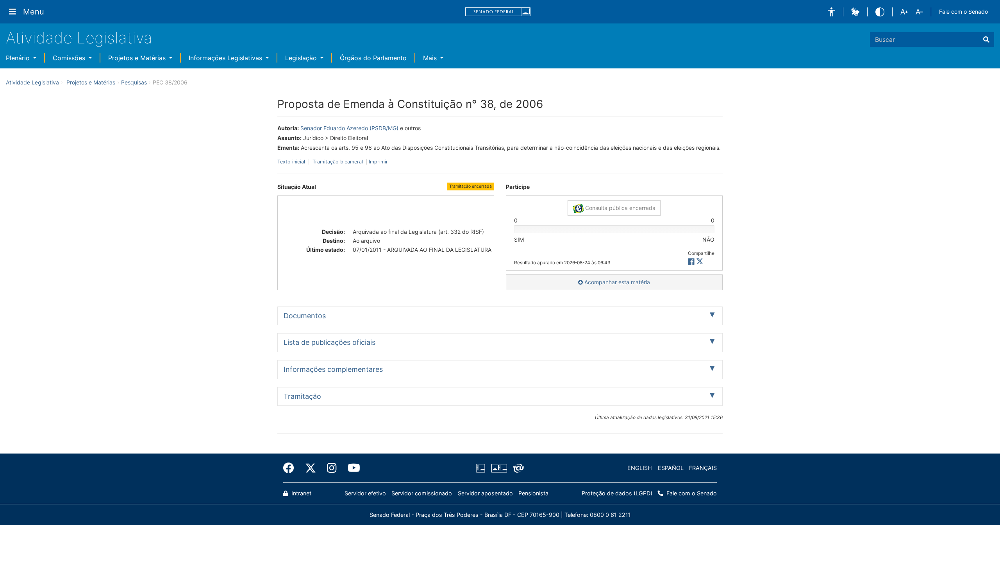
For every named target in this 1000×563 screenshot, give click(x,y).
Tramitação (302, 396)
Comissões (70, 58)
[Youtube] (351, 468)
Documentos (305, 316)
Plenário (19, 58)
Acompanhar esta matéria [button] (616, 282)
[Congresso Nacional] (499, 468)
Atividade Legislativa (79, 37)
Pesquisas (134, 82)
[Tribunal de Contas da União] (517, 468)
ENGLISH (639, 467)
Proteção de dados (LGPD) (617, 493)
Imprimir (378, 162)
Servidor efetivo (365, 493)
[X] (700, 261)
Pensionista (533, 493)
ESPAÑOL (671, 467)
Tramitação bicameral (337, 162)
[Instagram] (331, 468)
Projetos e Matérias (138, 58)
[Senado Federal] (498, 11)
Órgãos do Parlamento (373, 58)
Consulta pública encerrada (619, 207)
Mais (431, 58)
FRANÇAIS (703, 467)
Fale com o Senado (963, 11)
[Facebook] (291, 468)
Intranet (300, 493)
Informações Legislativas (226, 58)
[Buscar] (986, 39)
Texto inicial (292, 162)
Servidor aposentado (485, 493)
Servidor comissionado (421, 493)
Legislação (302, 58)
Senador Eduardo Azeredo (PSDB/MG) (349, 128)
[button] (831, 11)
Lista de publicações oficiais (329, 342)
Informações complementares (333, 369)
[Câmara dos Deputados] (482, 468)
